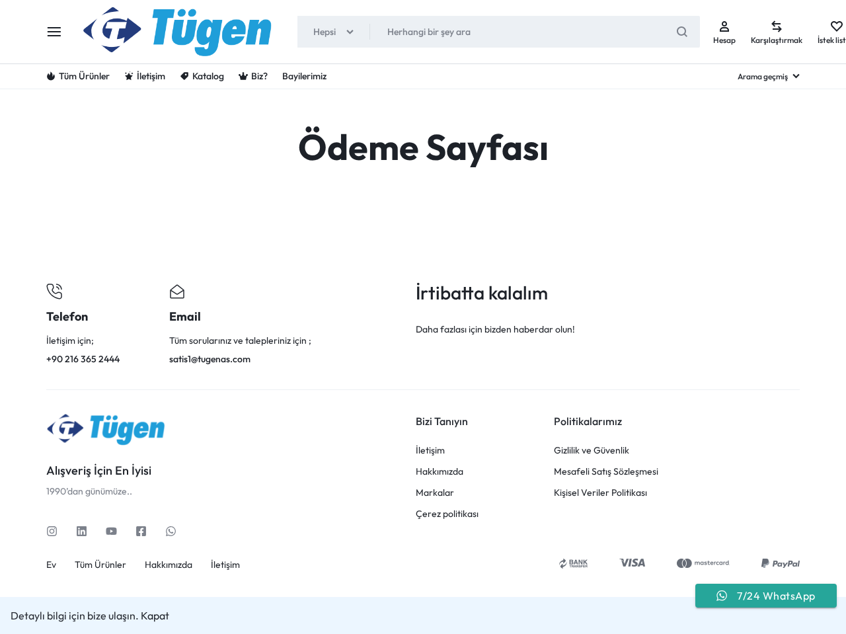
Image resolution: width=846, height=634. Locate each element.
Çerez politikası (447, 514)
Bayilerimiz (304, 76)
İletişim (151, 76)
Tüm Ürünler (84, 76)
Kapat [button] (155, 615)
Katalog (208, 76)
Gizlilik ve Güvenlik (591, 450)
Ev (51, 565)
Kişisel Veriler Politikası (600, 492)
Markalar (435, 492)
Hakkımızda (439, 471)
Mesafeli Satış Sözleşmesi (606, 471)
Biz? (259, 76)
